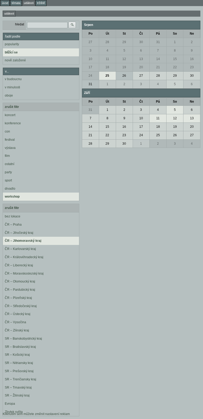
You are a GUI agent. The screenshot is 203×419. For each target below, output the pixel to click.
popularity (12, 44)
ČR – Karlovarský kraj (20, 249)
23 (192, 67)
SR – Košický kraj (17, 355)
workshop (12, 196)
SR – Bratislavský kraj (20, 347)
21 (158, 67)
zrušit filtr (12, 107)
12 (124, 59)
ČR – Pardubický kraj (20, 290)
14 (158, 59)
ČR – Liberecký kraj (19, 265)
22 (175, 67)
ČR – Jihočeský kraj (19, 233)
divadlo (10, 188)
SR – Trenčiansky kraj (20, 379)
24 (90, 76)
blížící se (11, 52)
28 (107, 42)
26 (124, 76)
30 (141, 42)
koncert (10, 115)
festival (10, 140)
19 (124, 67)
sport (8, 180)
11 (107, 59)
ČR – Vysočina (15, 322)
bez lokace (12, 216)
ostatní (9, 164)
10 (90, 59)
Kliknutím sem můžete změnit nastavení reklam (36, 414)
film (7, 156)
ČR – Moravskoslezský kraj (24, 273)
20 (141, 67)
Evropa (10, 404)
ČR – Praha (13, 224)
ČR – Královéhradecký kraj (24, 257)
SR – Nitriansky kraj (19, 363)
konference (13, 123)
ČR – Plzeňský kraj (18, 298)
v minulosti (12, 87)
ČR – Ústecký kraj (17, 314)
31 (158, 42)
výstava (10, 148)
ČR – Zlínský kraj (17, 330)
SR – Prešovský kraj (19, 371)
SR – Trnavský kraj (18, 387)
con (7, 131)
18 (107, 67)
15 (175, 59)
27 (90, 42)
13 (141, 59)
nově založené (15, 60)
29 (124, 42)
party (8, 172)
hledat (19, 24)
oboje (9, 95)
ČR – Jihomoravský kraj (23, 241)
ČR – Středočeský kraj (21, 306)
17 (90, 67)
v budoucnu (13, 79)
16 (192, 59)
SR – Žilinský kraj (17, 395)
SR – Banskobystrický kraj (23, 338)
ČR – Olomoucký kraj (20, 281)
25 (107, 76)
